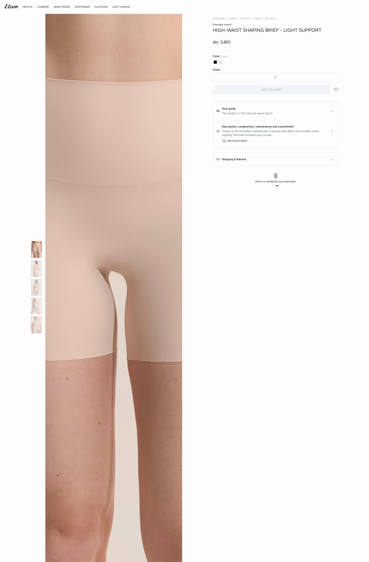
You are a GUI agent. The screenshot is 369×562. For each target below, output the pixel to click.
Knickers (245, 18)
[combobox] (275, 77)
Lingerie (232, 18)
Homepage (219, 18)
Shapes (257, 18)
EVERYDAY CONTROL (222, 24)
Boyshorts (270, 18)
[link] (27, 7)
